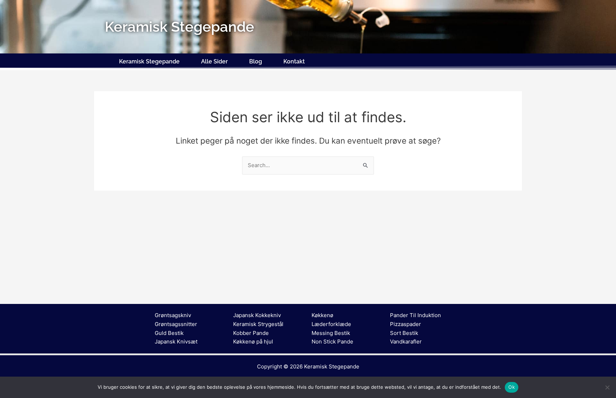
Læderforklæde (331, 324)
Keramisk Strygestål (258, 324)
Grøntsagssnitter (176, 324)
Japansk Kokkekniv (257, 315)
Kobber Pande (251, 333)
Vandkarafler (406, 341)
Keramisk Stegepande (149, 61)
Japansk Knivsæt (176, 341)
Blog (255, 61)
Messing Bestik (331, 333)
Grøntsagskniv (173, 315)
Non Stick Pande (332, 341)
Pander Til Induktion (415, 315)
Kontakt (294, 61)
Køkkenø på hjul (253, 341)
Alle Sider (214, 61)
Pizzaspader (405, 324)
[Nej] (607, 387)
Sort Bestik (404, 333)
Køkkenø (322, 315)
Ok (511, 387)
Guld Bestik (169, 333)
